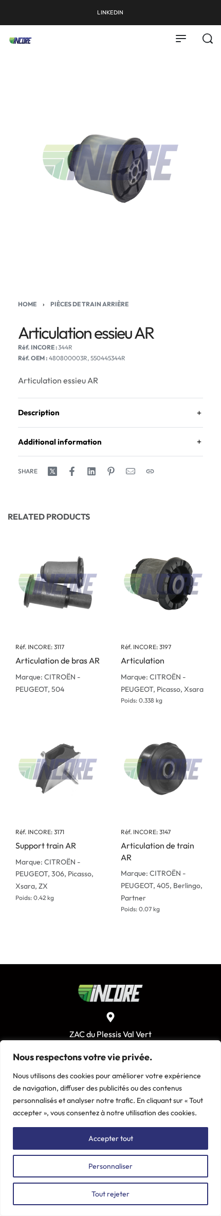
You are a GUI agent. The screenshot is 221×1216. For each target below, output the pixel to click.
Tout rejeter (110, 1194)
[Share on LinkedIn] (91, 471)
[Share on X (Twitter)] (52, 471)
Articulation (142, 661)
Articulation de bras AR (57, 661)
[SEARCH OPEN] (207, 38)
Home (27, 304)
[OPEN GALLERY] (110, 162)
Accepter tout (110, 1138)
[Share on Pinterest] (111, 471)
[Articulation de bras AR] (58, 584)
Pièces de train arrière (89, 304)
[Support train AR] (58, 769)
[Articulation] (163, 584)
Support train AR (45, 846)
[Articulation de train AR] (163, 769)
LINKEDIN (110, 12)
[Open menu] (181, 38)
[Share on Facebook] (72, 471)
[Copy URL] (150, 471)
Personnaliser (110, 1166)
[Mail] (130, 471)
